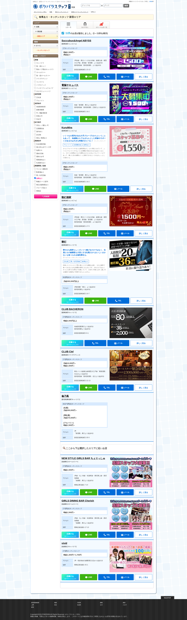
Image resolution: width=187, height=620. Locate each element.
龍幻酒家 (66, 197)
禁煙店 (38, 191)
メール (126, 77)
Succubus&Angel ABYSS (76, 40)
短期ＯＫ (39, 150)
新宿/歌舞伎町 (35, 602)
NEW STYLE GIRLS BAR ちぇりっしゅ (83, 458)
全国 (37, 27)
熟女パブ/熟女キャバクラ (45, 69)
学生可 (38, 119)
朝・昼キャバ (41, 66)
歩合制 (38, 135)
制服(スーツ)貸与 (42, 181)
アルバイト (40, 100)
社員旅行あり (41, 163)
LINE (90, 77)
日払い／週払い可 (42, 125)
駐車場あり (40, 172)
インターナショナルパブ (44, 88)
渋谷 (55, 605)
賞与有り (39, 131)
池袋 (55, 602)
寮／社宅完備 (41, 175)
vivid (64, 543)
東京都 (39, 31)
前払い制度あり (41, 138)
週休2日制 (39, 153)
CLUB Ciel (68, 351)
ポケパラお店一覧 (101, 27)
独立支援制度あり (42, 185)
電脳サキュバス (70, 85)
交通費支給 (40, 128)
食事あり (39, 178)
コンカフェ (40, 82)
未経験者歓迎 (41, 107)
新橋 (101, 602)
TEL (108, 77)
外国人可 (39, 116)
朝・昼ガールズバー (43, 75)
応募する (70, 77)
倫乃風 (65, 396)
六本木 (79, 602)
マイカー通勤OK (42, 169)
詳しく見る (143, 77)
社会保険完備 (41, 144)
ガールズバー (41, 72)
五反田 (79, 605)
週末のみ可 (40, 156)
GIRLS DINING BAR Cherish (78, 500)
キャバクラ (40, 63)
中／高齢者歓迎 (41, 113)
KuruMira (67, 127)
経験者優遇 (40, 110)
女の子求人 (84, 27)
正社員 (38, 97)
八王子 (125, 605)
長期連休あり (41, 160)
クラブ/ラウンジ (41, 79)
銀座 (124, 602)
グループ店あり (41, 188)
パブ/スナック (41, 85)
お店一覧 (68, 27)
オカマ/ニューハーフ (43, 91)
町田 (32, 607)
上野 (32, 605)
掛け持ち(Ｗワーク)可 (43, 147)
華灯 (64, 241)
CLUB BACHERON (72, 309)
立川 (101, 605)
